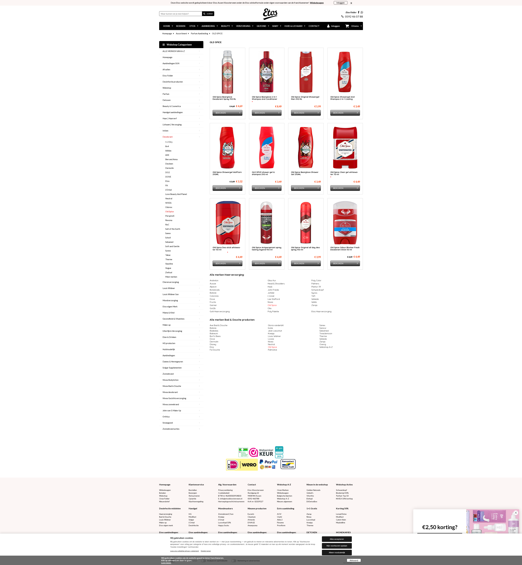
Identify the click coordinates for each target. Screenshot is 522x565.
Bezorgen (193, 493)
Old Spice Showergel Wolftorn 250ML (227, 173)
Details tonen (206, 551)
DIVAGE (251, 522)
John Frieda (273, 290)
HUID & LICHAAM (293, 26)
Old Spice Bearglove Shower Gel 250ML (304, 173)
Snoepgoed (168, 422)
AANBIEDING (208, 26)
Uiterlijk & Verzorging (172, 331)
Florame (280, 522)
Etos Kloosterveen (256, 490)
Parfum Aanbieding (199, 33)
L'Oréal (168, 190)
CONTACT (314, 26)
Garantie (192, 498)
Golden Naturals (313, 490)
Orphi (279, 517)
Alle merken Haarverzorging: (227, 274)
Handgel (193, 508)
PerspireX (169, 216)
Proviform (281, 525)
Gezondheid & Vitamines (173, 318)
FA (166, 185)
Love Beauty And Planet (176, 194)
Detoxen (167, 100)
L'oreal (271, 296)
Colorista (214, 296)
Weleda (315, 299)
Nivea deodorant (170, 392)
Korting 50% (342, 508)
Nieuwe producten (257, 508)
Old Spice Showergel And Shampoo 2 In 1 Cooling (342, 98)
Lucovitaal (311, 520)
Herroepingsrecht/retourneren (231, 501)
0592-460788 (253, 498)
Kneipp (271, 333)
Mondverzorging (170, 300)
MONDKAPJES (343, 532)
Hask (270, 286)
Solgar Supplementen (172, 367)
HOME (166, 26)
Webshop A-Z (326, 347)
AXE (167, 155)
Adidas (168, 150)
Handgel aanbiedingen (173, 112)
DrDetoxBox (312, 501)
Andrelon (214, 280)
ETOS (192, 26)
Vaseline (169, 263)
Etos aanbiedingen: (168, 532)
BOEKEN (180, 26)
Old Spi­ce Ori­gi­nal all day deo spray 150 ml (305, 248)
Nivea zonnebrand (171, 404)
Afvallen (166, 69)
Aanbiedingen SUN (171, 63)
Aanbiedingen (169, 355)
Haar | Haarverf (170, 118)
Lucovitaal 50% (224, 522)
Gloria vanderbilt (276, 325)
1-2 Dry (169, 142)
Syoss (314, 293)
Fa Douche (215, 349)
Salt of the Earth (172, 229)
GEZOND (261, 26)
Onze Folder (164, 498)
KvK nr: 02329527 (255, 501)
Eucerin (251, 514)
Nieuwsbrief (164, 501)
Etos (167, 181)
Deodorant (168, 137)
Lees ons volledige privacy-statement (184, 551)
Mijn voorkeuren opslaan (337, 546)
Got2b (213, 308)
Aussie (213, 283)
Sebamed (169, 242)
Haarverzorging (165, 514)
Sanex (168, 233)
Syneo (168, 250)
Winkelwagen (165, 490)
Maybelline (340, 522)
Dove (212, 299)
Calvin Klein (341, 520)
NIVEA (168, 203)
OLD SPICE (217, 33)
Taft (313, 296)
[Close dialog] (515, 512)
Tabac (168, 255)
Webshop (167, 88)
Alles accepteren (337, 539)
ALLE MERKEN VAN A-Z (174, 51)
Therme (168, 259)
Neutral (168, 198)
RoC (167, 224)
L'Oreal (221, 520)
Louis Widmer (169, 288)
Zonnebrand (168, 374)
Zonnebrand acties (171, 429)
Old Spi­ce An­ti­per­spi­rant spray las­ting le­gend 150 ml (266, 248)
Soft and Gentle (172, 246)
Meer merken (171, 277)
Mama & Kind (168, 312)
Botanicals (215, 290)
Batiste (213, 293)
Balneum (214, 333)
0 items (355, 26)
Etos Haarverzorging (321, 311)
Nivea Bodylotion (170, 380)
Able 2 (279, 520)
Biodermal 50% (342, 493)
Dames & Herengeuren (173, 361)
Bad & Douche (165, 517)
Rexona (168, 220)
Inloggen (340, 2)
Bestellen (193, 490)
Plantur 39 (316, 286)
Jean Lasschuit (275, 330)
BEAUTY (225, 26)
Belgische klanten (284, 496)
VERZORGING (243, 26)
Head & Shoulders (276, 283)
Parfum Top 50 (342, 496)
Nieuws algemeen (284, 501)
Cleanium (252, 517)
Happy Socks (223, 525)
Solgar (191, 520)
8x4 (167, 146)
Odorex (168, 207)
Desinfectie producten (173, 81)
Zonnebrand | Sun (225, 514)
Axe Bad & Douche (218, 325)
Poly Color (316, 280)
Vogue (168, 268)
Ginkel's (310, 493)
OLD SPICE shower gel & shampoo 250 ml (263, 173)
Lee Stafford (274, 299)
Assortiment (181, 33)
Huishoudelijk (169, 349)
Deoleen (169, 163)
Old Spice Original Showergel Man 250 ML (305, 98)
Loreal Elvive (341, 514)
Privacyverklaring (225, 490)
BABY (275, 26)
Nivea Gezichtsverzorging (174, 398)
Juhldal (271, 293)
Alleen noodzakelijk (337, 552)
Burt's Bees (215, 336)
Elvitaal (310, 498)
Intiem (165, 130)
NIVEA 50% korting (344, 498)
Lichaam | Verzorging (172, 124)
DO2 (167, 172)
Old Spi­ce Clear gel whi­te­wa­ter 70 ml (344, 173)
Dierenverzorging (171, 282)
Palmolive (272, 349)
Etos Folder (168, 75)
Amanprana (252, 525)
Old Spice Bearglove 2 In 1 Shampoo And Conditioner (264, 98)
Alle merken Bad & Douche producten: (232, 319)
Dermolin (169, 168)
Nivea (270, 302)
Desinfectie (194, 525)
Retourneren (194, 496)
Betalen (162, 493)
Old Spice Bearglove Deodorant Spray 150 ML (224, 98)
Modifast (192, 517)
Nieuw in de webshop (317, 484)
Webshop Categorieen (179, 44)
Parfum (166, 94)
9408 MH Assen (254, 496)
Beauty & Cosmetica (172, 106)
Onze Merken (283, 490)
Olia (269, 308)
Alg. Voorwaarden (227, 484)
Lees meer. (166, 563)
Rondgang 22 (253, 493)
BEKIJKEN (221, 112)
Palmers (315, 283)
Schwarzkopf (317, 290)
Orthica (166, 416)
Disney (213, 344)
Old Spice (169, 211)
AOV (279, 514)
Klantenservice (196, 484)
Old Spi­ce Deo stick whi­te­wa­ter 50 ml (226, 248)
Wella (314, 302)
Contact (252, 484)
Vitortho (310, 496)
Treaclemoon (325, 333)
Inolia (270, 328)
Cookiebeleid (223, 493)
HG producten (169, 343)
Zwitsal (168, 272)
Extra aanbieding (285, 508)
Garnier (213, 305)
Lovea (271, 339)
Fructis (213, 302)
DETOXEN (312, 532)
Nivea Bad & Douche (172, 386)
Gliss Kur (272, 280)
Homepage (167, 33)
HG (190, 514)
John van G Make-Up (172, 410)
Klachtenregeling (196, 501)
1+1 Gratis (312, 508)
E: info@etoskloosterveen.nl (230, 498)
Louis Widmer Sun (171, 294)
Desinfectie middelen (170, 508)
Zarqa (314, 305)
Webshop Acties (344, 484)
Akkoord (354, 560)
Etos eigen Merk (170, 306)
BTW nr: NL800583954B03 (229, 496)
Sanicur (322, 328)
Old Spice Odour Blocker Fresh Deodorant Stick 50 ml (345, 248)
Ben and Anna (171, 159)
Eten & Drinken (169, 337)
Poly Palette (273, 311)
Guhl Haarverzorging (220, 311)
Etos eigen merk (166, 525)
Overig (322, 344)
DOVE (168, 176)
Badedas (214, 330)
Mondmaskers (225, 508)
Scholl (168, 237)
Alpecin (213, 286)
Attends (251, 520)
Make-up (167, 325)
